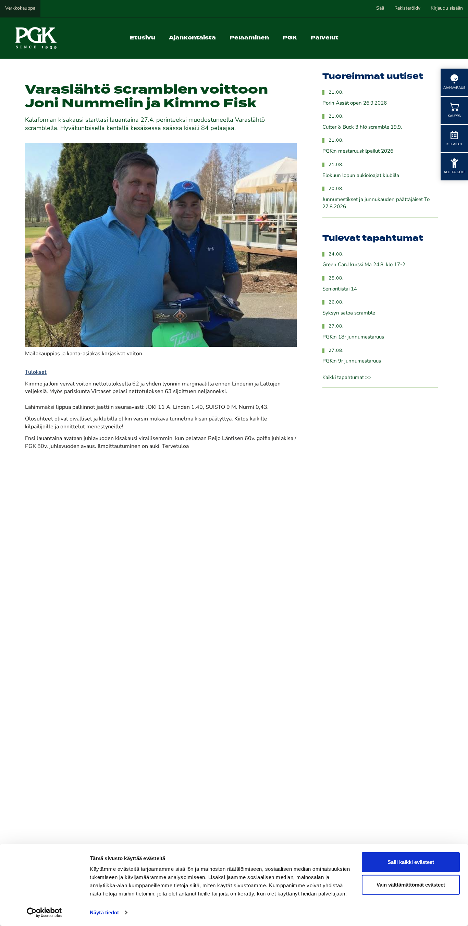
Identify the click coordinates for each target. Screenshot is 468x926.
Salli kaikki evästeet (410, 862)
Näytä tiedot (104, 912)
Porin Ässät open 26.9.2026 (354, 103)
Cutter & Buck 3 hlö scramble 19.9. (362, 127)
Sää (380, 8)
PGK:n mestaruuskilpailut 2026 (357, 151)
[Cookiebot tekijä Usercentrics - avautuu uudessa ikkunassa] (44, 912)
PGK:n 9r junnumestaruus (351, 361)
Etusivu (142, 38)
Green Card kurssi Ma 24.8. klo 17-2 (363, 265)
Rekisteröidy (407, 8)
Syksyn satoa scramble (348, 313)
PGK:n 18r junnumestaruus (353, 337)
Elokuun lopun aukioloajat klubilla (360, 175)
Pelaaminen (249, 38)
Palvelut (324, 38)
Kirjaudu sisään (447, 8)
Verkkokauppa (20, 8)
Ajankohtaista (192, 38)
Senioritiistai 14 (339, 289)
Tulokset (36, 372)
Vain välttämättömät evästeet (411, 884)
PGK (290, 38)
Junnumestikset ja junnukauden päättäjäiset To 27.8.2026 (376, 203)
